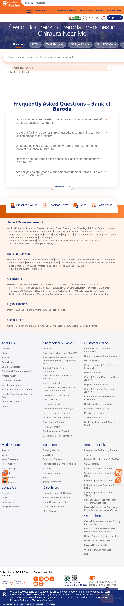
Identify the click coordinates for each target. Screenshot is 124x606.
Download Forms (88, 326)
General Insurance (86, 262)
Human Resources (11, 401)
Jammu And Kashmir (19, 244)
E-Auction (48, 454)
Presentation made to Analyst (58, 408)
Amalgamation (9, 375)
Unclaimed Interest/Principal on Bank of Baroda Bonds (59, 389)
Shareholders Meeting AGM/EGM (60, 353)
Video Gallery (8, 468)
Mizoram (26, 234)
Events (5, 454)
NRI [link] (52, 11)
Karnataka (47, 231)
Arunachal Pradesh (35, 228)
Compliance (8, 362)
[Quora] (41, 583)
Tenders (47, 468)
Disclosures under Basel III (56, 431)
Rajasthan (67, 234)
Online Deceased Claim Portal (99, 468)
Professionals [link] (86, 11)
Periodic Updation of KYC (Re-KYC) (102, 459)
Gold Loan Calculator (54, 506)
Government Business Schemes (25, 269)
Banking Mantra (28, 326)
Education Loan (46, 259)
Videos (61, 326)
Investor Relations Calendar (57, 417)
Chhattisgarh (83, 228)
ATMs (35, 44)
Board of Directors (11, 366)
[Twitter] (51, 578)
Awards (5, 450)
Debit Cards (15, 266)
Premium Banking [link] (66, 11)
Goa (93, 228)
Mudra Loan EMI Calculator (51, 294)
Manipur (101, 231)
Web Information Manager (97, 549)
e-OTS (87, 454)
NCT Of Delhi (92, 240)
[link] (74, 18)
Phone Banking (66, 266)
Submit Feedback (93, 417)
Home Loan (30, 259)
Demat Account (17, 262)
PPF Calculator (16, 288)
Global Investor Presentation (57, 435)
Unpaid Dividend (51, 383)
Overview (6, 348)
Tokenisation (59, 310)
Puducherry (47, 244)
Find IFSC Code (106, 44)
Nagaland (38, 234)
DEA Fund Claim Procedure (98, 404)
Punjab (57, 234)
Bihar (58, 228)
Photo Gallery (9, 464)
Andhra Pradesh (15, 228)
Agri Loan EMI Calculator (22, 291)
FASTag (80, 266)
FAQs (41, 326)
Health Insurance (106, 262)
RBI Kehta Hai (91, 360)
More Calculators (51, 511)
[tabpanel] (62, 236)
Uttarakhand (31, 237)
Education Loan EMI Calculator (69, 288)
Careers (6, 406)
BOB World (72, 326)
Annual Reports (51, 399)
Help (86, 554)
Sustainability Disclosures (56, 395)
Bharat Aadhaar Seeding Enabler (101, 536)
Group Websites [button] (6, 582)
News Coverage (10, 459)
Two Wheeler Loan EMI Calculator (87, 291)
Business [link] (40, 3)
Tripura (112, 234)
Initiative (6, 357)
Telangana (101, 234)
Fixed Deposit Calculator (55, 502)
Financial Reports (52, 404)
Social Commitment (11, 385)
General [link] (29, 11)
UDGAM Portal (91, 464)
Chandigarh (69, 228)
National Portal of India (96, 545)
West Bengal (45, 237)
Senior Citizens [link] (115, 11)
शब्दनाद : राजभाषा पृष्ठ (52, 482)
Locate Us (51, 326)
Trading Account (50, 262)
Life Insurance (67, 262)
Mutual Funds (33, 262)
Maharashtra (88, 231)
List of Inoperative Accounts (98, 480)
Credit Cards (29, 266)
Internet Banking (15, 310)
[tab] (62, 222)
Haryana (111, 228)
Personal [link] (29, 3)
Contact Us (13, 326)
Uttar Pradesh (16, 237)
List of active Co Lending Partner (101, 450)
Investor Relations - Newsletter (58, 413)
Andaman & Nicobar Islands (21, 240)
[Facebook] (35, 578)
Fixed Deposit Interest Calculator (85, 285)
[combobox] (119, 472)
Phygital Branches (11, 506)
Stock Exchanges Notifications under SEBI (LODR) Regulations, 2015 (60, 360)
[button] (85, 18)
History (5, 353)
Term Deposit (108, 259)
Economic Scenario (53, 459)
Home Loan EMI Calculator (53, 285)
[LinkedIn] (46, 578)
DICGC (83, 585)
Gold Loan (60, 259)
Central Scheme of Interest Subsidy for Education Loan (102, 522)
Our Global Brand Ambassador (17, 371)
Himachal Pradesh (18, 231)
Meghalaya (14, 234)
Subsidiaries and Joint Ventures (18, 389)
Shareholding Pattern (54, 422)
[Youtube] (35, 583)
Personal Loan (14, 259)
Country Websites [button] (19, 582)
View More (59, 187)
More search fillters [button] (23, 67)
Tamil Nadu (88, 234)
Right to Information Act (96, 384)
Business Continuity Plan (96, 408)
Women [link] (100, 11)
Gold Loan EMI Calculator (22, 294)
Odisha (48, 234)
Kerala (57, 231)
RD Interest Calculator (98, 288)
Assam (50, 228)
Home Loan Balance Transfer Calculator (87, 294)
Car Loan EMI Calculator (38, 288)
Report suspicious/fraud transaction (102, 356)
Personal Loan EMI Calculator (22, 285)
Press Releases (10, 477)
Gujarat (101, 228)
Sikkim (77, 234)
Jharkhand (35, 231)
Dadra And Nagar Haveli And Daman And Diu (60, 240)
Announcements (10, 482)
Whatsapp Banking (47, 266)
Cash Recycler (55, 44)
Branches (19, 44)
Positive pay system (94, 413)
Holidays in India (92, 372)
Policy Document (51, 426)
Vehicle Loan (74, 259)
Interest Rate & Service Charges (59, 464)
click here (99, 594)
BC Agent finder (80, 44)
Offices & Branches (11, 380)
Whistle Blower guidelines (97, 540)
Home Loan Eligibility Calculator (52, 291)
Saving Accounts (91, 259)
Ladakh (36, 244)
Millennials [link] (41, 11)
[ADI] (5, 480)
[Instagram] (41, 578)
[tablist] (62, 273)
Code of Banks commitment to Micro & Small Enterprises (99, 530)
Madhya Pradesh (71, 231)
